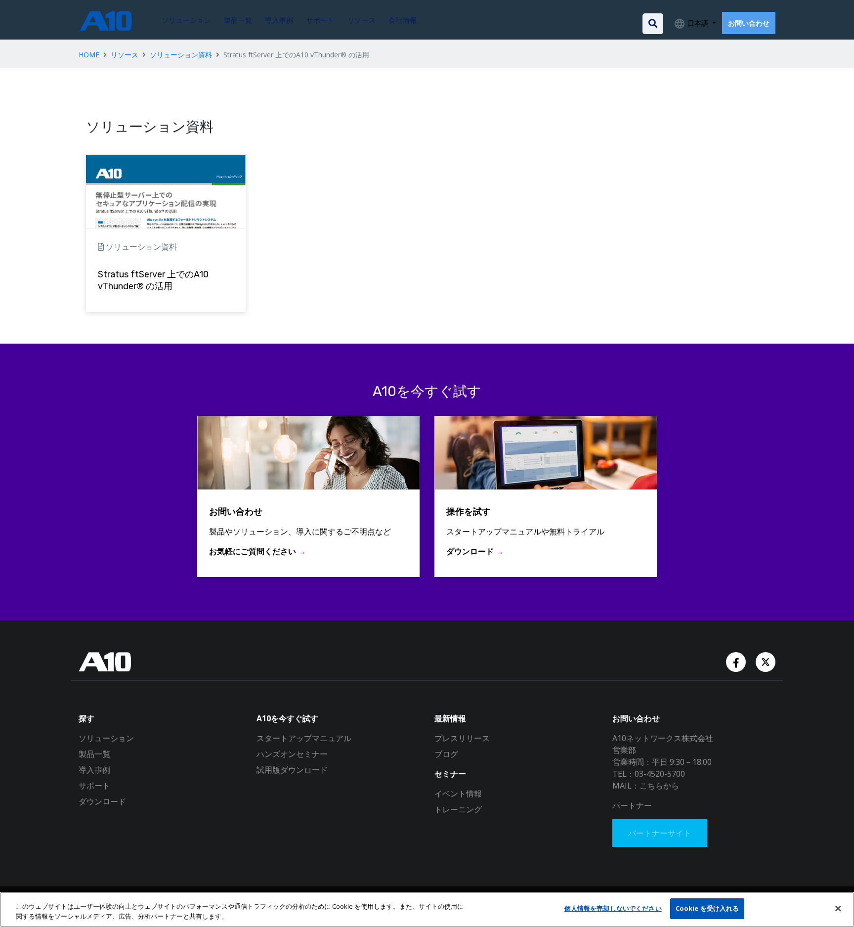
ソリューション (106, 738)
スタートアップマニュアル (303, 738)
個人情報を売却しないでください (613, 908)
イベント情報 (458, 793)
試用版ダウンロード (292, 769)
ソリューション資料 (181, 54)
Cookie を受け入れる (707, 908)
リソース (124, 54)
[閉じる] (838, 908)
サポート (94, 785)
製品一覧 (94, 754)
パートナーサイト (659, 833)
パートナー (632, 805)
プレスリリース (462, 738)
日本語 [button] (697, 23)
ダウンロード (102, 801)
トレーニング (458, 809)
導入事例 (94, 769)
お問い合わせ (748, 23)
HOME (89, 54)
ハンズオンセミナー (292, 754)
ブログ (446, 754)
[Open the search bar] (653, 24)
